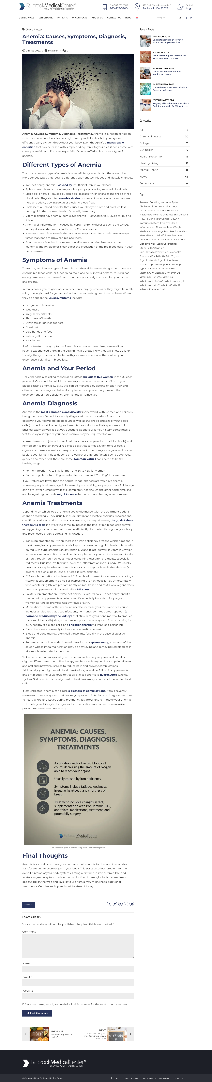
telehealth (175, 252)
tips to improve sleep (152, 264)
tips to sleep (173, 264)
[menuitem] (137, 18)
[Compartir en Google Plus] (126, 904)
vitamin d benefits (151, 277)
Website (27, 990)
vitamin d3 (173, 272)
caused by (65, 185)
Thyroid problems (168, 260)
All (141, 129)
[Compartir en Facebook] (109, 904)
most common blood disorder (61, 412)
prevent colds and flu (174, 239)
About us (97, 18)
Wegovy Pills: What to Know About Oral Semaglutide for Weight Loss (171, 104)
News (143, 176)
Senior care (147, 183)
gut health (163, 210)
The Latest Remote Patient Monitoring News (167, 73)
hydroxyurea (108, 674)
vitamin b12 (168, 268)
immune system (149, 223)
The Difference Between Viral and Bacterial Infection (170, 88)
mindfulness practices (169, 235)
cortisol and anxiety (165, 206)
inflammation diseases (153, 227)
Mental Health (149, 169)
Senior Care (46, 18)
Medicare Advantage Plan (154, 231)
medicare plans (179, 231)
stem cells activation (152, 248)
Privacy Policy (149, 1078)
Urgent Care (79, 18)
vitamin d (160, 272)
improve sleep (168, 223)
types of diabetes (150, 268)
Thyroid (175, 256)
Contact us (114, 18)
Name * (27, 963)
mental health (148, 235)
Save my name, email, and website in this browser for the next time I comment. (76, 1004)
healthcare (146, 214)
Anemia (28, 904)
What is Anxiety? (174, 281)
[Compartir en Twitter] (115, 904)
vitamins (168, 277)
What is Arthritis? (150, 285)
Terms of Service (131, 1078)
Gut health (146, 149)
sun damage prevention (154, 252)
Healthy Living (149, 163)
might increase (67, 494)
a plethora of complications (86, 690)
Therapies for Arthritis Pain (155, 256)
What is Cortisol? (170, 285)
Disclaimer (164, 1078)
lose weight (174, 227)
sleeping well (147, 243)
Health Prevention (151, 156)
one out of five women (97, 377)
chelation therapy (81, 624)
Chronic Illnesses (34, 29)
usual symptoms (59, 298)
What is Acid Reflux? (152, 281)
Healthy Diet (160, 214)
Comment (29, 931)
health (175, 210)
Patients (62, 18)
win (164, 289)
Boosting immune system (165, 202)
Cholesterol (146, 206)
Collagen (145, 143)
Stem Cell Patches (167, 243)
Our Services (26, 18)
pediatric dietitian (150, 239)
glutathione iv (148, 210)
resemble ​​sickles (69, 198)
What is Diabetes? (150, 289)
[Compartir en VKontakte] (132, 904)
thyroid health (148, 260)
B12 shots (83, 589)
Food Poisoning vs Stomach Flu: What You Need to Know (169, 57)
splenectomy (99, 642)
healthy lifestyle (178, 214)
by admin (53, 50)
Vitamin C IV (147, 272)
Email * (27, 977)
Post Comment (39, 1013)
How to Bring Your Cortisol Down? (159, 218)
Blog (128, 18)
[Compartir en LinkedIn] (120, 904)
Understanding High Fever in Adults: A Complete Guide (168, 41)
